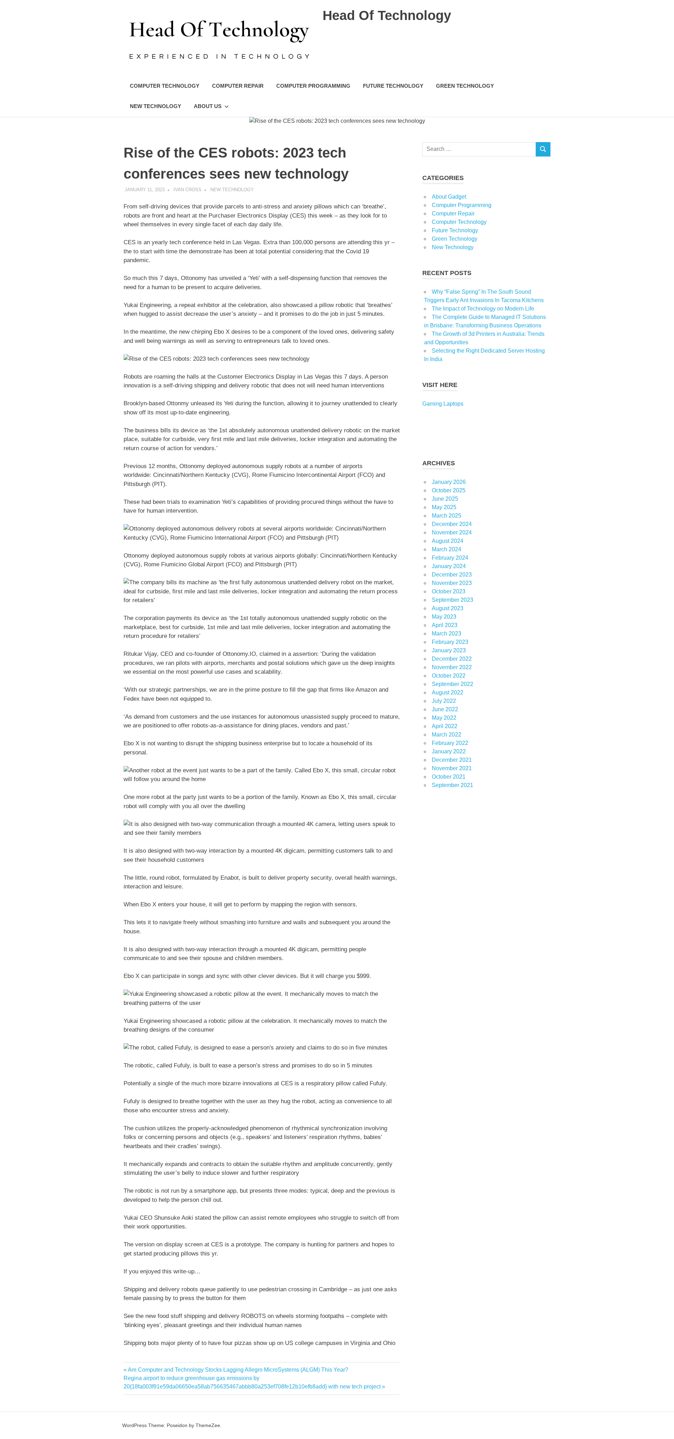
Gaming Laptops (442, 404)
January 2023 (449, 650)
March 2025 (446, 516)
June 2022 (445, 709)
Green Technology (465, 86)
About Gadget (449, 197)
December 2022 (452, 659)
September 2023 (452, 600)
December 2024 (452, 524)
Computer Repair (238, 86)
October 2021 (448, 777)
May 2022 (444, 718)
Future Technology (393, 86)
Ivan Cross (187, 189)
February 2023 (450, 642)
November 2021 (452, 768)
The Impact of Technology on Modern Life (483, 309)
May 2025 (444, 507)
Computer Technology (164, 86)
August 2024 (447, 541)
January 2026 (449, 482)
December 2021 (452, 760)
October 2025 (448, 490)
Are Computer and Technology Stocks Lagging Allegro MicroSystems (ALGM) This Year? (237, 1370)
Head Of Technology (387, 15)
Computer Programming (313, 86)
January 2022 (449, 751)
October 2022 (448, 676)
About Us (208, 106)
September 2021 (452, 785)
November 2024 (452, 532)
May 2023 (444, 617)
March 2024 (446, 549)
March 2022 (446, 735)
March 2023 (446, 634)
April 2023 (444, 625)
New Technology (155, 106)
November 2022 (452, 667)
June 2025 (445, 499)
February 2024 (450, 558)
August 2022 (447, 692)
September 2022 (452, 684)
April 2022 (444, 726)
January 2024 (449, 566)
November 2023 (452, 583)
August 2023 (447, 608)
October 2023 (448, 591)
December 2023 (452, 575)
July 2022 (444, 701)
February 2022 (450, 743)
